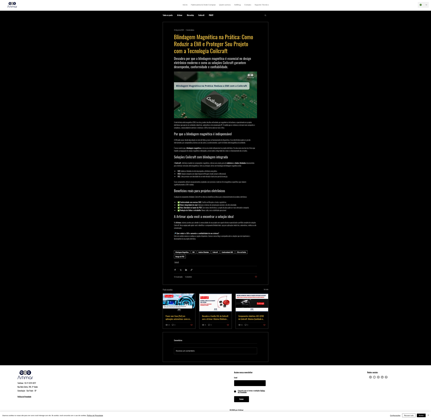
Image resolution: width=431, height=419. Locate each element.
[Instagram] (378, 377)
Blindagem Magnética (182, 252)
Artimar (179, 15)
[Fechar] (428, 415)
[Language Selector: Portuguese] (423, 5)
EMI (193, 252)
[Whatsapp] (370, 377)
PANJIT (211, 15)
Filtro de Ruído (241, 252)
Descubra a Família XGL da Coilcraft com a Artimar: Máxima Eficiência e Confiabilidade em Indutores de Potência (215, 317)
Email (235, 377)
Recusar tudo (409, 415)
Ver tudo (266, 289)
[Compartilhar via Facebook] (175, 270)
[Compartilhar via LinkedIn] (186, 270)
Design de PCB (179, 256)
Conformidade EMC (227, 252)
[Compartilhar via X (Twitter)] (180, 270)
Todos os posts (168, 15)
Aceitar (421, 415)
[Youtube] (374, 377)
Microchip (190, 15)
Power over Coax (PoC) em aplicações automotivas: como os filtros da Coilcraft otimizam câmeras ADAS (178, 317)
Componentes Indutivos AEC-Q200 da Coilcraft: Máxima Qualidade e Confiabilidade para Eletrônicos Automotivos (251, 317)
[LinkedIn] (382, 377)
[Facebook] (386, 377)
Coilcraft (201, 15)
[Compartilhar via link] (191, 270)
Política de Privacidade (95, 415)
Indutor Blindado (203, 252)
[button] (203, 5)
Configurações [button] (395, 415)
